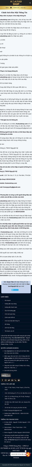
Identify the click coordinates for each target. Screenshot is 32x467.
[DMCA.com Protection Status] (6, 375)
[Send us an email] (12, 380)
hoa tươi (17, 337)
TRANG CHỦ (16, 7)
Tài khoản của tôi (9, 331)
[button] (7, 7)
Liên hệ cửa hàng (9, 327)
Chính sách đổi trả (10, 317)
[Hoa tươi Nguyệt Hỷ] (16, 3)
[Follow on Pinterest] (18, 380)
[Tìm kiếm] (30, 3)
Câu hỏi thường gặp (10, 310)
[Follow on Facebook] (2, 380)
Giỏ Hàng (7, 324)
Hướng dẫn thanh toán (11, 307)
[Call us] (15, 380)
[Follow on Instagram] (5, 380)
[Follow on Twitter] (9, 380)
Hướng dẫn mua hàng (10, 303)
